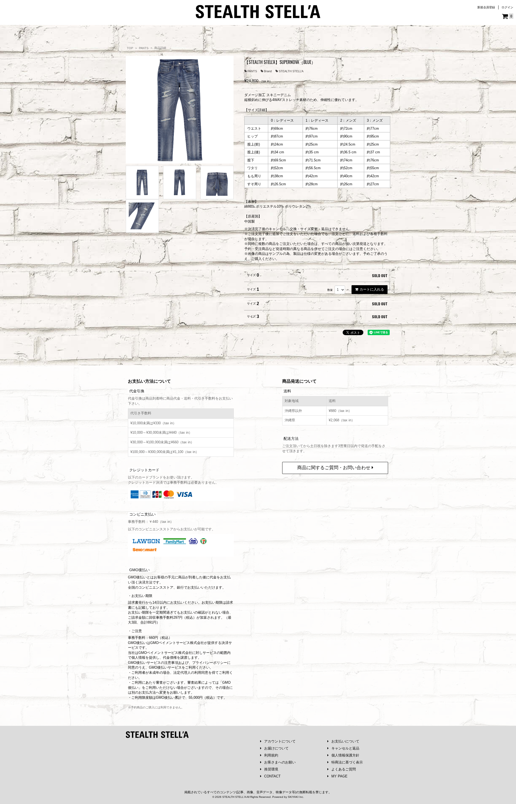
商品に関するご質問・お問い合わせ (334, 467)
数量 (330, 289)
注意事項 (171, 663)
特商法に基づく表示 (347, 762)
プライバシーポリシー (209, 663)
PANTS (252, 71)
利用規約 (271, 755)
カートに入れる (372, 289)
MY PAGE (339, 776)
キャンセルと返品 (345, 748)
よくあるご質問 (343, 769)
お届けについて (276, 748)
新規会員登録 (486, 7)
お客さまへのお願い (280, 762)
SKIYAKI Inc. (296, 796)
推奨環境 (271, 769)
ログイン (507, 7)
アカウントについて (280, 741)
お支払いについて (345, 741)
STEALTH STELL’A (291, 71)
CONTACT (272, 776)
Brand (268, 71)
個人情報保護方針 (345, 755)
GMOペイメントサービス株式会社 (165, 653)
